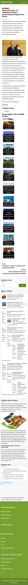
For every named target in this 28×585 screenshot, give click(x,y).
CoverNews (23, 580)
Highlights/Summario (6, 515)
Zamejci (3, 541)
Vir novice (5, 104)
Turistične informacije (7, 568)
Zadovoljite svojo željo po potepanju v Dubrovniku (21, 346)
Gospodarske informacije (7, 558)
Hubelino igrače (17, 439)
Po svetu (3, 538)
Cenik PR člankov (5, 518)
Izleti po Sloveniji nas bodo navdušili (18, 335)
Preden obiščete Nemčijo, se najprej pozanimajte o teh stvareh (16, 364)
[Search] (25, 2)
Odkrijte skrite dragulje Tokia (15, 302)
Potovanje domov (5, 562)
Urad (2, 544)
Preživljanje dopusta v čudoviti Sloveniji (18, 373)
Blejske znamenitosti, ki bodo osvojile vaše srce (15, 328)
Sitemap (3, 529)
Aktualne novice (5, 8)
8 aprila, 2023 (6, 19)
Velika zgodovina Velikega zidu (15, 295)
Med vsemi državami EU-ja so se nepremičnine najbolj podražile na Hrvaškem (14, 271)
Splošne (3, 565)
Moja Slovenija (6, 2)
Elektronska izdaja (6, 511)
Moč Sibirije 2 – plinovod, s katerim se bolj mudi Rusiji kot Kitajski (13, 265)
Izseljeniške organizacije (7, 548)
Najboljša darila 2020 (6, 482)
